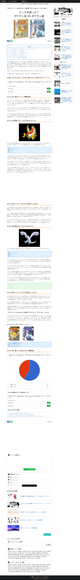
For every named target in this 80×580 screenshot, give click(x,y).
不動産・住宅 (19, 558)
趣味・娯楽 (38, 556)
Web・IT (17, 556)
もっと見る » (47, 534)
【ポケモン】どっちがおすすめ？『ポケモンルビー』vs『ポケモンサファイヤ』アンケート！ (26, 416)
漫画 (49, 551)
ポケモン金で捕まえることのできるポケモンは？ (18, 52)
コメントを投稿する (30, 469)
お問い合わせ (46, 576)
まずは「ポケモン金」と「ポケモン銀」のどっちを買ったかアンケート (22, 49)
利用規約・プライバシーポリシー (37, 576)
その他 (39, 558)
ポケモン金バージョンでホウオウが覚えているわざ (18, 53)
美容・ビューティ (30, 556)
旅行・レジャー (21, 553)
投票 (48, 88)
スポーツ (15, 551)
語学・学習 (44, 556)
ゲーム (11, 553)
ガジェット (11, 556)
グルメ (16, 553)
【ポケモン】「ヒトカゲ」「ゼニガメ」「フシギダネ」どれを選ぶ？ (21, 414)
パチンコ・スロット (32, 558)
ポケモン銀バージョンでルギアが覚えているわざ (18, 56)
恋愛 (20, 551)
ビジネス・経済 (11, 558)
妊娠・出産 (39, 553)
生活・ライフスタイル (27, 551)
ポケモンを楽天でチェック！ (14, 344)
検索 (49, 544)
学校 (10, 554)
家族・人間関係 (16, 554)
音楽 (34, 551)
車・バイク (29, 553)
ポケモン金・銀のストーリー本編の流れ (16, 50)
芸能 (10, 551)
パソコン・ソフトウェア (45, 554)
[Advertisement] (29, 187)
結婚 (34, 553)
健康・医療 (23, 556)
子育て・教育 (45, 553)
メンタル (22, 554)
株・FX (25, 558)
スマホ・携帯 (36, 554)
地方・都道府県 (29, 554)
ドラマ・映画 (39, 551)
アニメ (45, 551)
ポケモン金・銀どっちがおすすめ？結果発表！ (18, 57)
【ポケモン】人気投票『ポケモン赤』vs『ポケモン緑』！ (19, 413)
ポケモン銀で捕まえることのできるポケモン (17, 54)
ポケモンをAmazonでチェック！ (15, 346)
